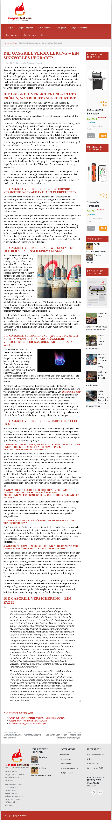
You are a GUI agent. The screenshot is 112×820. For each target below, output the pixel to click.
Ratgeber (61, 27)
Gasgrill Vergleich (25, 27)
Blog (42, 35)
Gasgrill (9, 27)
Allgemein (31, 63)
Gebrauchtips (93, 763)
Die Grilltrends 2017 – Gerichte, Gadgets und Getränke (22, 735)
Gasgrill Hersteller (79, 27)
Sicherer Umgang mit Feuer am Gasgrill (27, 723)
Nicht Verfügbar (104, 135)
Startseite (8, 43)
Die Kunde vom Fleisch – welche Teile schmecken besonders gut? (63, 735)
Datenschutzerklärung (69, 768)
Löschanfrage (65, 764)
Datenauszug (65, 759)
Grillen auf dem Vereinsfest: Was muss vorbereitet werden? (37, 717)
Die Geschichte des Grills (95, 756)
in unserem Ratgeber (71, 391)
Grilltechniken (44, 27)
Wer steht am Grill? (95, 768)
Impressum (64, 754)
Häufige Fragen (66, 773)
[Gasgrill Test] (22, 11)
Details (92, 135)
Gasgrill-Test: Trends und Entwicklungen (28, 720)
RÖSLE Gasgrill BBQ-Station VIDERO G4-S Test (96, 111)
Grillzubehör (12, 35)
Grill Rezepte (30, 35)
